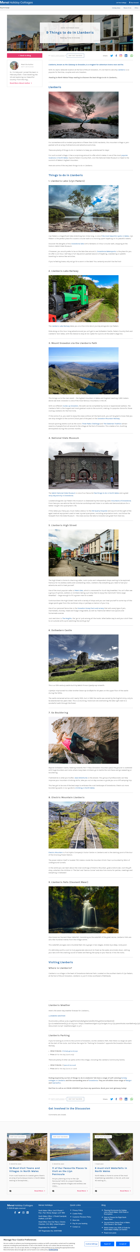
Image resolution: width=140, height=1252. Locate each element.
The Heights (67, 618)
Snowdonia (93, 1080)
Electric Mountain (56, 852)
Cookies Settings (91, 1244)
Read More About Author (20, 83)
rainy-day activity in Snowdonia (61, 496)
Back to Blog (25, 55)
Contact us (76, 1227)
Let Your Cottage (121, 2)
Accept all (122, 1244)
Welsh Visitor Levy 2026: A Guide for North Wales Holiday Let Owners (117, 1228)
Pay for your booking (80, 1223)
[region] (70, 1244)
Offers (136, 8)
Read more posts (110, 1233)
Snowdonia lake (77, 244)
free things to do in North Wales (106, 493)
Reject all (107, 1244)
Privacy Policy (78, 1210)
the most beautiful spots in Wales (115, 236)
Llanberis (121, 70)
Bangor (129, 1080)
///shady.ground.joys (70, 1051)
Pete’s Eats (79, 590)
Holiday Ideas (116, 8)
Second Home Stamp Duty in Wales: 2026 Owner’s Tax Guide (117, 1223)
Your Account (134, 2)
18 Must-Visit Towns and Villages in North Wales (24, 1170)
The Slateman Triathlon (112, 424)
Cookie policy (53, 1250)
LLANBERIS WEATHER (57, 1016)
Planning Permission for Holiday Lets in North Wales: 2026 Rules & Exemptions (116, 1212)
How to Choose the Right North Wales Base (115, 1218)
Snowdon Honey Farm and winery (91, 608)
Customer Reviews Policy (82, 1217)
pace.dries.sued (70, 1065)
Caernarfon (56, 1083)
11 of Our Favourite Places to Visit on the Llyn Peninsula (69, 1171)
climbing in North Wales (85, 788)
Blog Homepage (4, 7)
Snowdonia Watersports (106, 251)
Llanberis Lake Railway (61, 326)
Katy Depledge (58, 56)
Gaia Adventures (81, 778)
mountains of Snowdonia (121, 501)
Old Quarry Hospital (99, 511)
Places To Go (127, 8)
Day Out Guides (75, 56)
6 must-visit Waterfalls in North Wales (111, 1170)
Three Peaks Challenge (91, 424)
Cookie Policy (77, 1214)
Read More (38, 1191)
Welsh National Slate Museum (64, 493)
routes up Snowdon (70, 406)
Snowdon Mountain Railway (109, 418)
